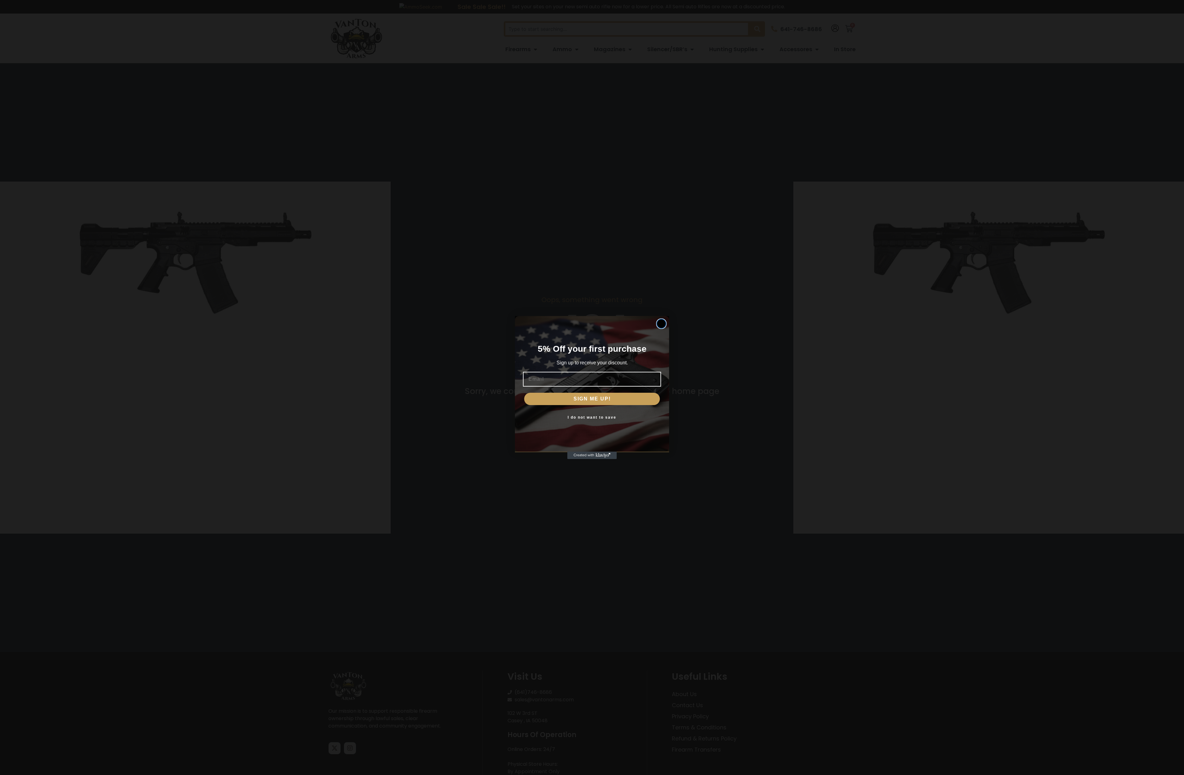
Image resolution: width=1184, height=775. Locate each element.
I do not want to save (592, 417)
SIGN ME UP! (592, 398)
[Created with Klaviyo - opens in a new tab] (592, 455)
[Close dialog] (661, 323)
